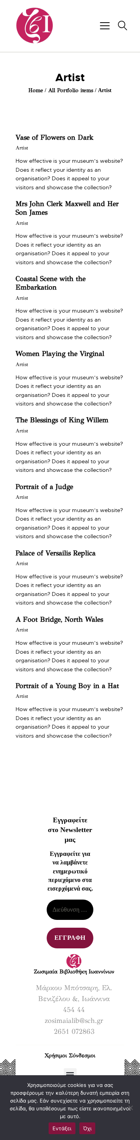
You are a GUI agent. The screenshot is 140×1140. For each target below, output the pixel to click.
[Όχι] (130, 1108)
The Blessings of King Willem (62, 420)
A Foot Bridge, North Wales (59, 619)
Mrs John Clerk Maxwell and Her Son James (67, 208)
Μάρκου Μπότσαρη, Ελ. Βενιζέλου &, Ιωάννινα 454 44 (74, 998)
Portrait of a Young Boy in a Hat (67, 685)
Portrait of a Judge (44, 486)
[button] (70, 1074)
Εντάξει (62, 1128)
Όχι (87, 1128)
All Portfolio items (70, 90)
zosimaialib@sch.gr (74, 1020)
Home (35, 90)
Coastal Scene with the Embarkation (51, 283)
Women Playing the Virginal (60, 353)
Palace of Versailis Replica (56, 553)
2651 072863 (74, 1031)
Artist (22, 148)
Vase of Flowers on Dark (54, 137)
